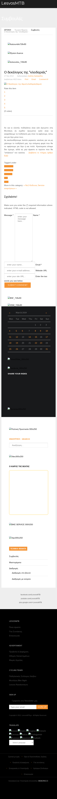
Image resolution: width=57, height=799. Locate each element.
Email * (39, 265)
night (6, 182)
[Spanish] (25, 738)
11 (10, 337)
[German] (14, 734)
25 (10, 349)
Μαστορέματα (15, 562)
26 (17, 349)
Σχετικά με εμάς (14, 757)
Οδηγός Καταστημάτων (19, 656)
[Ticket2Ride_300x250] (18, 359)
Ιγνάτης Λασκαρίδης (35, 76)
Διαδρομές (13, 568)
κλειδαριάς (8, 170)
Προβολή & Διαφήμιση (18, 652)
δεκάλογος (8, 166)
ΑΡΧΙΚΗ (7, 30)
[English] (31, 731)
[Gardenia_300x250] (17, 368)
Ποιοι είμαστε (14, 627)
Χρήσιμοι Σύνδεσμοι (40, 768)
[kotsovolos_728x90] (17, 62)
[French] (41, 731)
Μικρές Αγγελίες (16, 660)
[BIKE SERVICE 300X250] (21, 524)
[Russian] (14, 738)
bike (6, 178)
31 (47, 349)
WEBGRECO (43, 781)
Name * (36, 215)
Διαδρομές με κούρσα (21, 579)
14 (30, 337)
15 (36, 337)
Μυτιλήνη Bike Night (18, 680)
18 (10, 343)
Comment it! (43, 79)
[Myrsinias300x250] (17, 409)
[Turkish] (35, 738)
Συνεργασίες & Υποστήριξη (19, 768)
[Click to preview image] (23, 84)
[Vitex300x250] (16, 456)
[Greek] (13, 731)
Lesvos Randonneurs (18, 684)
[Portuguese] (35, 734)
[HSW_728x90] (15, 305)
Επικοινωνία (14, 636)
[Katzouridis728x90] (17, 44)
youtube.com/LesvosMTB (30, 599)
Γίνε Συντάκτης (15, 631)
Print (26, 79)
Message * (8, 215)
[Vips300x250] (16, 538)
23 (41, 343)
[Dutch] (22, 731)
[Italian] (24, 734)
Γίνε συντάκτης (39, 763)
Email (34, 79)
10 (47, 331)
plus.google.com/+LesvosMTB (30, 602)
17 (47, 337)
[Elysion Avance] (15, 53)
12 (17, 337)
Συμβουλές (35, 30)
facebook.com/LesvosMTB (30, 595)
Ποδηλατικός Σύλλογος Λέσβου (22, 676)
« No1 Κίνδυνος (30, 185)
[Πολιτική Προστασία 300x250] (23, 429)
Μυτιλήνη (8, 174)
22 (36, 343)
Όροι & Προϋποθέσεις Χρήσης (35, 757)
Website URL (41, 270)
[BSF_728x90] (14, 298)
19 (17, 343)
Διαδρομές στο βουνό (21, 573)
